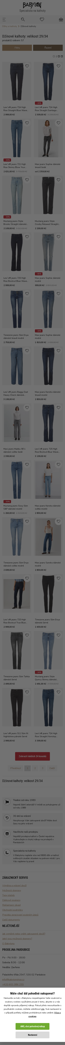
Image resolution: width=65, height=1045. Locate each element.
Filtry (17, 47)
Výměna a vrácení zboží (14, 885)
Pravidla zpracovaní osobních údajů (20, 915)
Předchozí (15, 768)
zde (42, 1009)
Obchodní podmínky (12, 910)
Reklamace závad (11, 905)
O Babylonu (8, 943)
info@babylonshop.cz (13, 979)
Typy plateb (8, 895)
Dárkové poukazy (11, 900)
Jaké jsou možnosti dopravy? (17, 938)
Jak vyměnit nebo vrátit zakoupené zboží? (23, 933)
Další (52, 768)
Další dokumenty (11, 919)
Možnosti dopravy (11, 890)
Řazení (47, 47)
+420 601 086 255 (13, 984)
